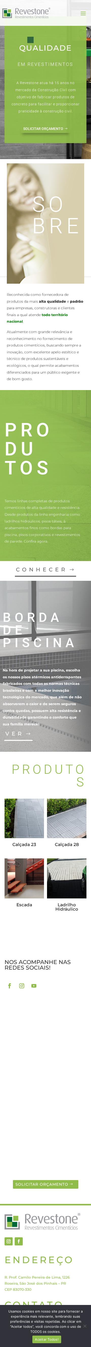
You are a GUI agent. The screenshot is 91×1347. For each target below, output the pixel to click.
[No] (84, 1326)
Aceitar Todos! (47, 1339)
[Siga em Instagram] (22, 986)
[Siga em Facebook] (10, 986)
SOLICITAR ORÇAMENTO (43, 129)
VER (14, 733)
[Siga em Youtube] (34, 986)
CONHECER (41, 569)
